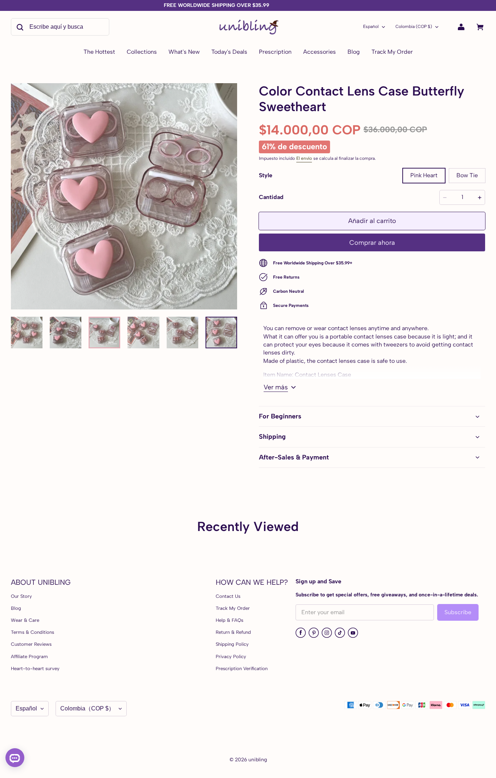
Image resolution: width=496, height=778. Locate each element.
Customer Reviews (31, 644)
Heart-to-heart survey (35, 668)
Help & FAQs (229, 620)
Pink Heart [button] (424, 175)
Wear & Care (25, 620)
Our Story (21, 596)
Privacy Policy (231, 656)
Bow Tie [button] (467, 175)
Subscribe (457, 612)
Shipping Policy (232, 644)
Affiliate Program (29, 656)
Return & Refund (233, 632)
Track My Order (233, 608)
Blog (16, 608)
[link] (142, 52)
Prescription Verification (242, 668)
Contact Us (228, 596)
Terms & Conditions (32, 632)
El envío (304, 158)
